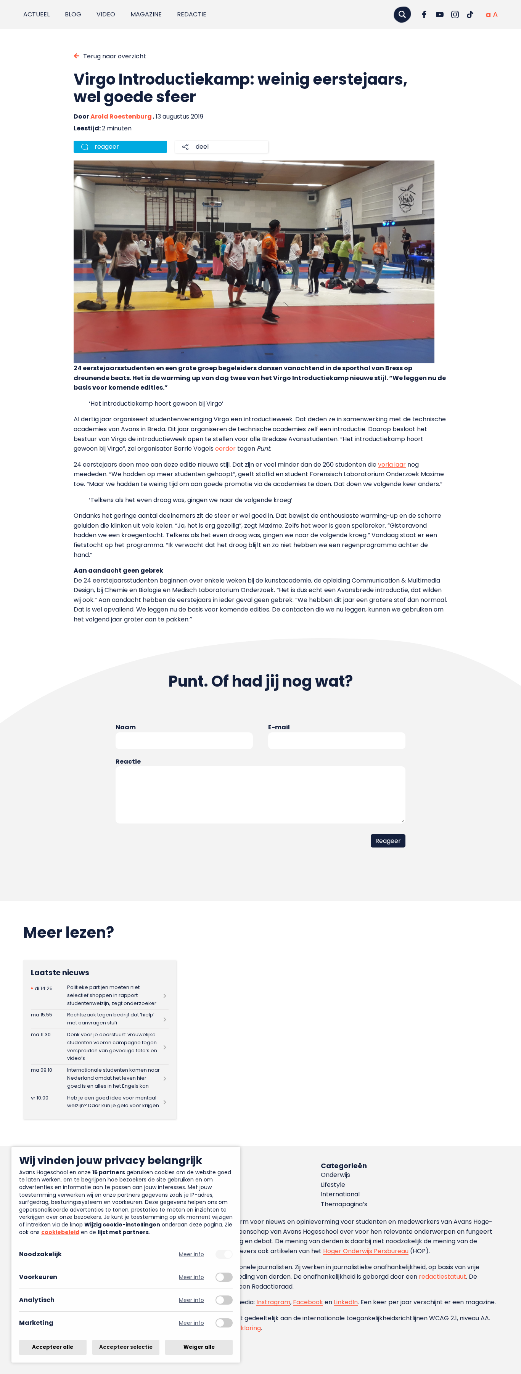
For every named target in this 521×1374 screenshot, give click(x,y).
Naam (126, 727)
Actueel (36, 14)
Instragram (273, 1302)
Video (105, 14)
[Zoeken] (402, 14)
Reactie (128, 761)
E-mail (279, 727)
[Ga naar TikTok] (470, 14)
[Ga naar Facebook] (424, 14)
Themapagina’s (344, 1204)
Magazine (146, 14)
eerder (225, 448)
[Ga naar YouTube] (439, 14)
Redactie (191, 14)
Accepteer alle (52, 1347)
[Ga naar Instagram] (455, 14)
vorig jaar (392, 464)
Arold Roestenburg (121, 116)
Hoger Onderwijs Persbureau (365, 1251)
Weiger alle (199, 1347)
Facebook (308, 1302)
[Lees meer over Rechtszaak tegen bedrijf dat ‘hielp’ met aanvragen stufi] (100, 1019)
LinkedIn (346, 1302)
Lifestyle (333, 1184)
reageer (107, 146)
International (340, 1194)
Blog (73, 14)
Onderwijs (335, 1174)
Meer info (191, 1254)
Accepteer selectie (126, 1347)
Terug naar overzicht (114, 56)
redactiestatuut (442, 1276)
